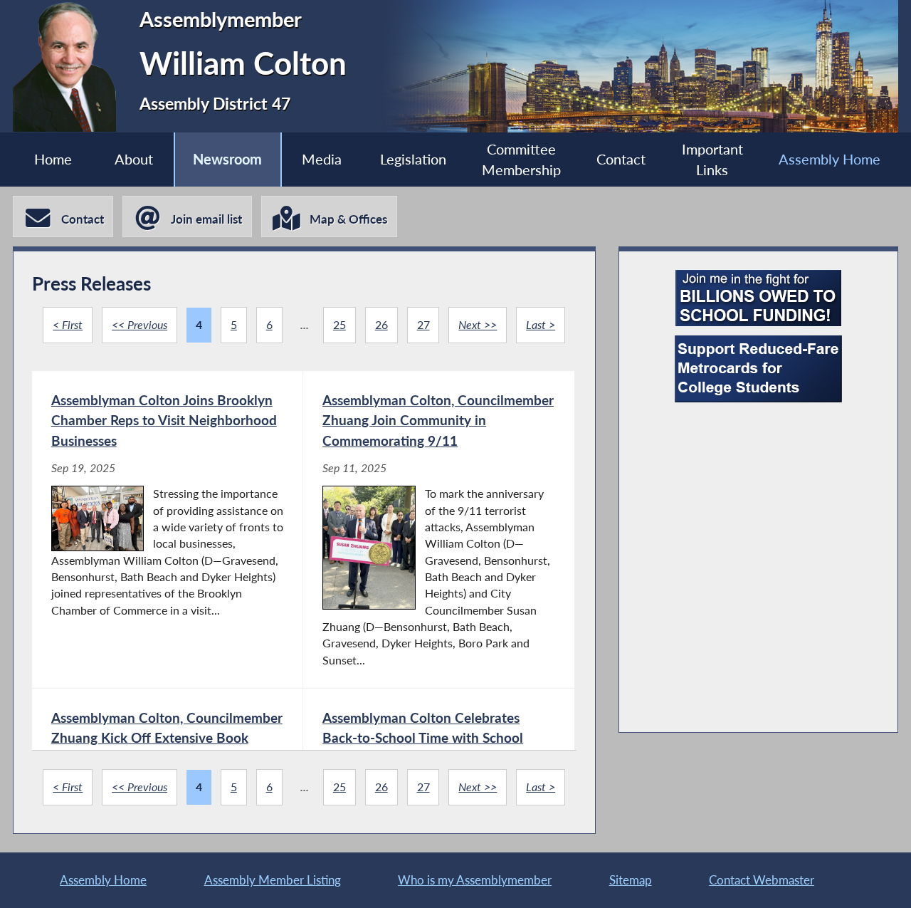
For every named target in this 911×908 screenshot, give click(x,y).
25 (339, 324)
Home (53, 159)
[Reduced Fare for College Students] (758, 368)
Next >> (477, 324)
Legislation (413, 159)
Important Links (712, 159)
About (134, 159)
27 (423, 324)
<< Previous (139, 324)
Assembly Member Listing (272, 879)
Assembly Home (829, 159)
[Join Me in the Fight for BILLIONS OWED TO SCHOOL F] (758, 298)
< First (68, 324)
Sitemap (630, 879)
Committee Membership (521, 159)
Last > (540, 324)
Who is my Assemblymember (475, 879)
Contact (621, 159)
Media (322, 159)
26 (381, 324)
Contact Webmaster (761, 879)
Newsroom (227, 159)
